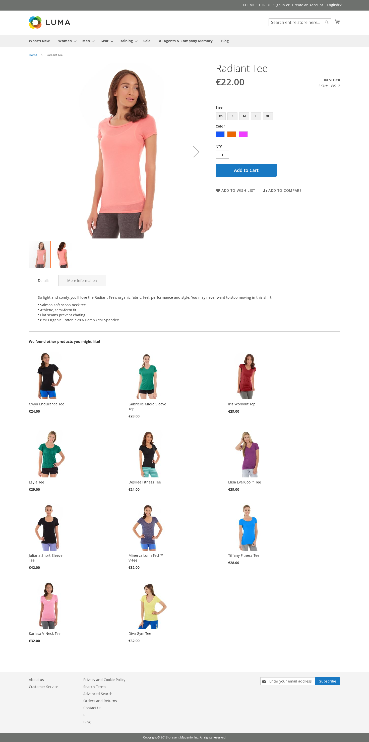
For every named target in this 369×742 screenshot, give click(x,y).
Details (43, 280)
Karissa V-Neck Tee (44, 633)
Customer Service (43, 686)
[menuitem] (39, 41)
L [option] (256, 116)
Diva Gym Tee (140, 633)
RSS (86, 714)
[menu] (184, 41)
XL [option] (268, 116)
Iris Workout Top (242, 404)
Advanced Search (97, 693)
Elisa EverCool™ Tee (244, 482)
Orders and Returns (100, 700)
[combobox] (300, 22)
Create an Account (307, 5)
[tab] (43, 280)
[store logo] (50, 22)
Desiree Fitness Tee (145, 482)
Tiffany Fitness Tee (243, 555)
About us (36, 679)
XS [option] (221, 116)
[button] (334, 5)
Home (33, 55)
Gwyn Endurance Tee (46, 404)
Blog (87, 721)
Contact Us (92, 707)
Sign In (279, 5)
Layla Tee (36, 482)
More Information (82, 280)
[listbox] (278, 116)
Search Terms (94, 686)
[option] (220, 134)
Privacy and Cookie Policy (104, 679)
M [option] (244, 116)
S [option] (232, 116)
